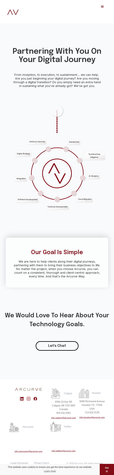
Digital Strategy (23, 153)
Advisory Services (37, 141)
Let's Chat (57, 346)
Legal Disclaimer (19, 463)
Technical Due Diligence (94, 155)
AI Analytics (94, 176)
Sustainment (74, 142)
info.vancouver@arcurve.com (28, 451)
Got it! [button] (107, 469)
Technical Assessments (57, 207)
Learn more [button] (50, 471)
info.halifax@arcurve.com (64, 451)
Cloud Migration (84, 199)
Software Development (28, 199)
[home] (13, 12)
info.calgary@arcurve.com (63, 418)
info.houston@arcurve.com (92, 417)
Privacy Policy (41, 463)
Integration (21, 178)
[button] (102, 12)
